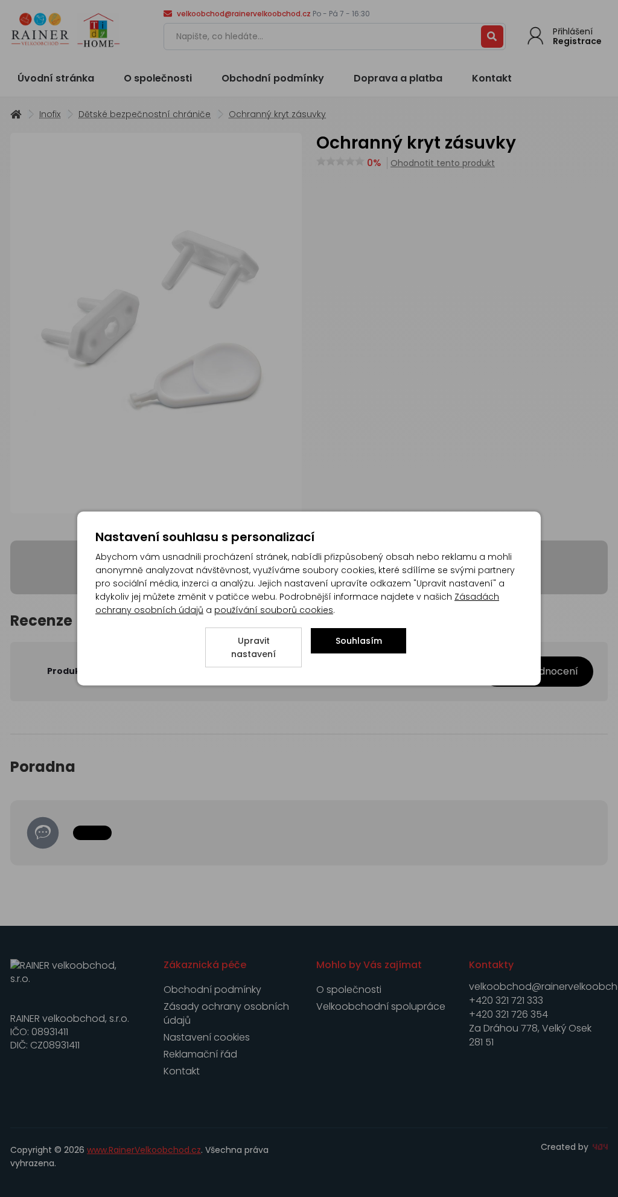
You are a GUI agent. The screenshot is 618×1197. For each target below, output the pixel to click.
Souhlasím (359, 641)
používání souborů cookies (273, 610)
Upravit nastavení (253, 647)
